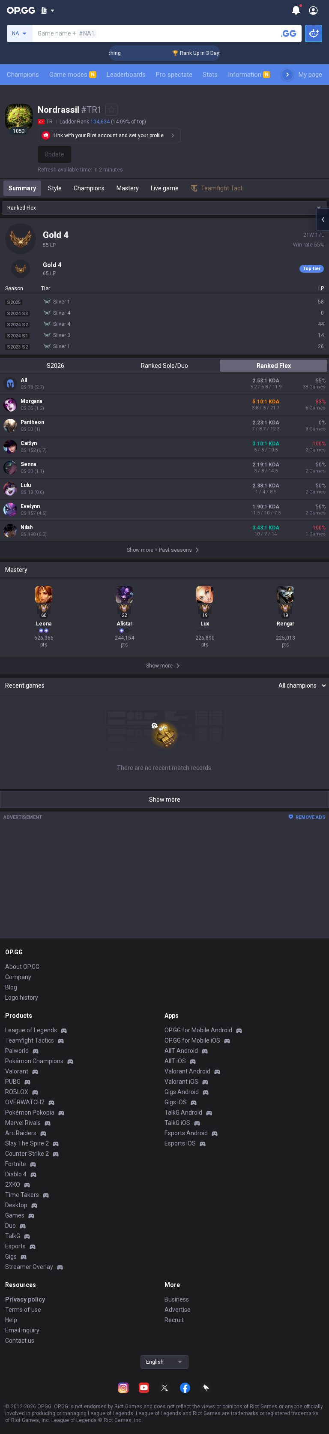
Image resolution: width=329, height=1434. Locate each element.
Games (14, 1215)
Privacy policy (25, 1299)
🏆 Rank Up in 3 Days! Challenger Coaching (215, 53)
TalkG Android (183, 1112)
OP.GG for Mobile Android (198, 1030)
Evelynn (30, 506)
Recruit (174, 1320)
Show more (164, 799)
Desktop (16, 1205)
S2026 (55, 365)
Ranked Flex (274, 365)
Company (18, 977)
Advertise (177, 1309)
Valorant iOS (181, 1081)
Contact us (19, 1340)
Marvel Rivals (23, 1122)
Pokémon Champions (34, 1061)
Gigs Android (181, 1091)
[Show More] (47, 10)
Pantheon (32, 422)
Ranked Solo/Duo (164, 365)
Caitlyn (29, 443)
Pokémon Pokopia (29, 1112)
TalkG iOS (177, 1122)
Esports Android (186, 1133)
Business (176, 1299)
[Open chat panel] (322, 219)
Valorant (16, 1071)
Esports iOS (180, 1143)
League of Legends (31, 1030)
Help (11, 1320)
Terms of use (23, 1309)
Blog (11, 987)
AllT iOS (175, 1061)
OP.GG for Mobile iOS (192, 1040)
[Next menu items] (287, 75)
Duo (10, 1225)
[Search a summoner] (289, 33)
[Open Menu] (313, 10)
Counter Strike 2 (27, 1153)
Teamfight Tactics (29, 1040)
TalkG (12, 1236)
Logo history (21, 997)
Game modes (72, 74)
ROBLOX (16, 1091)
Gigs (11, 1256)
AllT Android (181, 1050)
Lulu (26, 485)
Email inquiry (22, 1330)
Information (248, 74)
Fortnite (15, 1163)
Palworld (17, 1050)
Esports (15, 1246)
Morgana (31, 401)
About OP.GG (22, 966)
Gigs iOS (175, 1102)
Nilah (27, 527)
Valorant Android (187, 1071)
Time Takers (22, 1194)
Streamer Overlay (29, 1266)
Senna (28, 464)
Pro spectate (174, 74)
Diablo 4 (16, 1174)
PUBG (13, 1081)
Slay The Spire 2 (27, 1143)
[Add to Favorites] (111, 110)
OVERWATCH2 (25, 1102)
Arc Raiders (20, 1133)
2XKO (12, 1184)
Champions (23, 74)
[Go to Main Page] (21, 10)
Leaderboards (126, 74)
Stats (210, 74)
